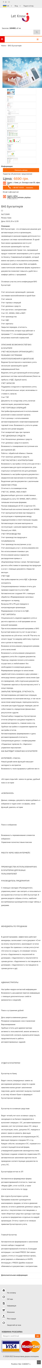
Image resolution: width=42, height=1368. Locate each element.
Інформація (11, 1306)
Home (3, 46)
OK (37, 1336)
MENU (8, 39)
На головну (11, 1293)
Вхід (16, 6)
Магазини (11, 1312)
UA (8, 6)
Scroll (39, 1362)
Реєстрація (11, 1319)
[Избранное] (2, 211)
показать (29, 188)
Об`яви (10, 1299)
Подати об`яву (28, 6)
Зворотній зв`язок (14, 1325)
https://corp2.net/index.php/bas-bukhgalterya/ (19, 198)
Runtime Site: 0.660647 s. (21, 1364)
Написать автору (21, 170)
